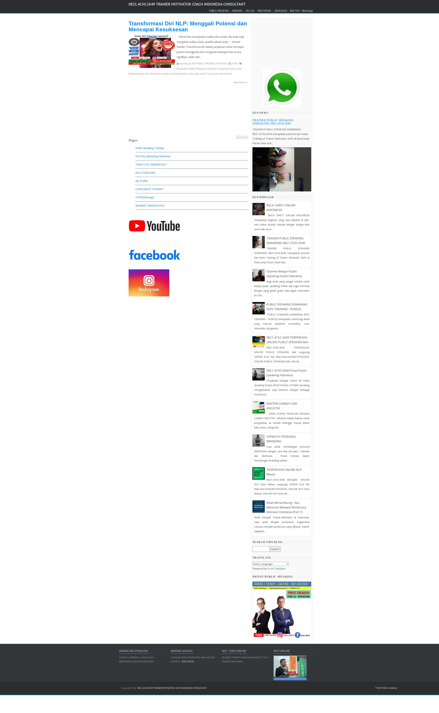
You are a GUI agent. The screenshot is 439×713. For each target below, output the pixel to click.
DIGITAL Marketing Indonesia (152, 156)
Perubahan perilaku (159, 73)
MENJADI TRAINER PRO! (149, 205)
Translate (279, 568)
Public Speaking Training (149, 148)
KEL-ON (250, 10)
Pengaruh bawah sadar (229, 68)
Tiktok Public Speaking (386, 687)
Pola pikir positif (197, 73)
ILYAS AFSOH (187, 661)
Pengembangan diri (139, 73)
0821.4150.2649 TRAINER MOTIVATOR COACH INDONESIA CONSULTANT (187, 4)
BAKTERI (295, 10)
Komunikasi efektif (186, 68)
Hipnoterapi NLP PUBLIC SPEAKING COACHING (203, 63)
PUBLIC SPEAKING (219, 10)
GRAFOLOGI (281, 10)
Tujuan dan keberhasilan (219, 73)
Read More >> (241, 82)
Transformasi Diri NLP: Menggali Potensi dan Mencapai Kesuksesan (188, 26)
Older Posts (241, 137)
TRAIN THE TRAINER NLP (151, 164)
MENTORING (264, 10)
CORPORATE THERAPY (149, 189)
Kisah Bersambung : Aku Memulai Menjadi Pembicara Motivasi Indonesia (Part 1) (286, 507)
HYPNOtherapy (144, 197)
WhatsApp (307, 10)
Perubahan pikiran (179, 73)
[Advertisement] (188, 111)
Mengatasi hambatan (206, 68)
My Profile (141, 181)
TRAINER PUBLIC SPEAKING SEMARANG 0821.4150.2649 (273, 121)
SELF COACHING (145, 172)
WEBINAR (237, 10)
